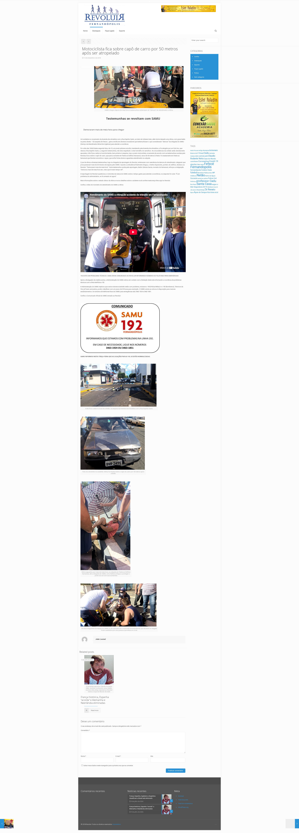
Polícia (196, 73)
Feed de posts (183, 800)
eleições (193, 164)
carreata (212, 153)
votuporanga (200, 190)
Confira (196, 56)
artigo (201, 150)
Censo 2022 (194, 156)
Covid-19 (213, 161)
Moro (210, 173)
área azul (214, 192)
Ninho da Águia (210, 176)
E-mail (118, 756)
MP (213, 173)
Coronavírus (203, 161)
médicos (193, 176)
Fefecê (209, 164)
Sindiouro (211, 187)
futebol (193, 172)
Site (151, 756)
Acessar (181, 796)
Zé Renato (210, 189)
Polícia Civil (212, 178)
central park (203, 156)
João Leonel (100, 639)
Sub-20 (216, 187)
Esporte (196, 65)
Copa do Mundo (210, 159)
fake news (200, 164)
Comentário (85, 730)
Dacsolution (117, 824)
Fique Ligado (198, 69)
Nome (83, 756)
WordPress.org (183, 807)
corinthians (194, 161)
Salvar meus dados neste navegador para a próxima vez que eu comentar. (108, 765)
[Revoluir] (104, 15)
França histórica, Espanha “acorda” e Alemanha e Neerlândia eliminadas (95, 699)
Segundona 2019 (200, 187)
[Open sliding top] (149, 2)
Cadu (206, 153)
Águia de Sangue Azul (202, 192)
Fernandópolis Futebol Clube (201, 170)
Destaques (198, 61)
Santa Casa (204, 184)
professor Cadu (206, 181)
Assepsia (206, 150)
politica (206, 178)
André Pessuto (194, 150)
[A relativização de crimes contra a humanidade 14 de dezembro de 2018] (292, 823)
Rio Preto (193, 184)
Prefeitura (193, 181)
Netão (201, 175)
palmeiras (200, 178)
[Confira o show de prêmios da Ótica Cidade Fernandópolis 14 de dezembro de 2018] (6, 823)
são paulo (193, 190)
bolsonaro (214, 150)
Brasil (201, 153)
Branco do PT (194, 153)
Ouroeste (193, 178)
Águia (192, 192)
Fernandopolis (201, 167)
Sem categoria (199, 77)
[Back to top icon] (215, 824)
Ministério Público (203, 173)
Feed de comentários (185, 803)
